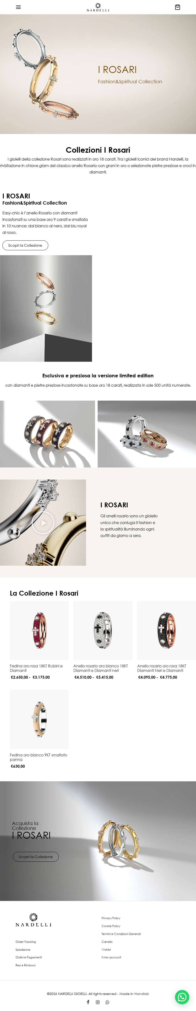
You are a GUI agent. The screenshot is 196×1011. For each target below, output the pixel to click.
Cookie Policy (111, 926)
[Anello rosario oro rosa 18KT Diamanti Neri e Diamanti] (166, 630)
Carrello (107, 942)
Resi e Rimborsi (25, 965)
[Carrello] (177, 7)
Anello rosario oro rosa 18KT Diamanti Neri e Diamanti (161, 668)
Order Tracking (26, 942)
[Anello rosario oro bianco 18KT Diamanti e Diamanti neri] (102, 630)
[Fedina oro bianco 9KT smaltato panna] (39, 719)
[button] (43, 523)
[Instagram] (97, 1002)
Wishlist (106, 949)
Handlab (141, 994)
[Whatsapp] (107, 1002)
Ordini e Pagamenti (29, 957)
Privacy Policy (111, 918)
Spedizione (23, 949)
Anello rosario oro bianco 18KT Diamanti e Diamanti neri (100, 668)
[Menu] (18, 7)
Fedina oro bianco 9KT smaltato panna (38, 757)
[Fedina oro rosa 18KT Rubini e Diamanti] (39, 630)
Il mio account (111, 957)
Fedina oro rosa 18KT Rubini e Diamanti (36, 668)
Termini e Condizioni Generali (121, 934)
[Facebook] (88, 1002)
